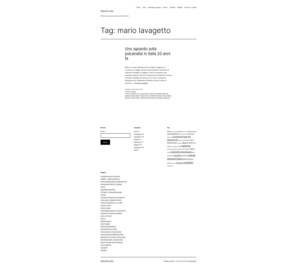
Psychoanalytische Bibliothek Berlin (112, 234)
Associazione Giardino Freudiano (111, 184)
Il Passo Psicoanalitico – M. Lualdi (111, 202)
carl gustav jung (191, 131)
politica (192, 149)
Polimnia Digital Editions (108, 226)
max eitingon (174, 146)
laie (187, 143)
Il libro (138, 7)
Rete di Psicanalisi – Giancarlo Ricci (112, 239)
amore (169, 131)
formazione (178, 137)
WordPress (192, 261)
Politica (133, 91)
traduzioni (180, 163)
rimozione (185, 155)
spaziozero (166, 97)
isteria (192, 140)
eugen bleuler (169, 137)
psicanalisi (175, 152)
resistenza (177, 155)
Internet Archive (106, 205)
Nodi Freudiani (105, 224)
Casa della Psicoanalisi (108, 189)
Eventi (165, 7)
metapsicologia (170, 149)
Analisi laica (107, 11)
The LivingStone (106, 245)
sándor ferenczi (187, 159)
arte (139, 93)
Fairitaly (103, 195)
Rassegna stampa (154, 7)
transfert (188, 162)
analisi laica (133, 93)
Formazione (138, 134)
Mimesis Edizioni (106, 221)
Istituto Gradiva (106, 208)
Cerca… (103, 131)
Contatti (172, 7)
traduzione (173, 163)
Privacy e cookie (190, 7)
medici (179, 146)
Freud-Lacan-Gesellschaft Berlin (111, 200)
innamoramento (186, 140)
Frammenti (137, 137)
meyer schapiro (135, 97)
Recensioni (137, 142)
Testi (144, 7)
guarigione (180, 140)
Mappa (179, 7)
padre (183, 149)
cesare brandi (145, 93)
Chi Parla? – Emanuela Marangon (111, 192)
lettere (191, 143)
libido (195, 142)
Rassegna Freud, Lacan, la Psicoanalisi (113, 237)
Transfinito (104, 247)
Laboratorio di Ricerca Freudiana (111, 213)
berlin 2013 (184, 131)
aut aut (103, 187)
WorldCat (104, 250)
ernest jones (190, 134)
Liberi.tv (103, 218)
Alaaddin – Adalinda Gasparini (110, 179)
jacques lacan (172, 143)
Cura (135, 131)
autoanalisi (179, 131)
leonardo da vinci (145, 95)
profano (168, 152)
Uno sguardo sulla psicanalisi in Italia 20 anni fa (147, 53)
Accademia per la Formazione (110, 176)
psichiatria (152, 97)
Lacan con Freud (106, 216)
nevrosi (175, 149)
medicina (127, 97)
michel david (144, 97)
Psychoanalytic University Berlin (111, 232)
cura (179, 134)
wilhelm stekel (170, 165)
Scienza (136, 144)
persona (187, 149)
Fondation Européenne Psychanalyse (113, 197)
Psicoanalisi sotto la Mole (109, 229)
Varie (135, 150)
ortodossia (180, 149)
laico (184, 143)
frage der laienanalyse (155, 93)
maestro (169, 146)
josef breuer (179, 142)
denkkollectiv (183, 134)
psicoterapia (159, 97)
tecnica (169, 163)
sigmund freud (174, 158)
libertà (159, 95)
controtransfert (172, 134)
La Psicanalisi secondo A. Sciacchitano (113, 210)
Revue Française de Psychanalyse (112, 242)
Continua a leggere (141, 83)
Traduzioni (137, 147)
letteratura (154, 95)
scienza (191, 155)
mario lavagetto (166, 95)
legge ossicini (135, 95)
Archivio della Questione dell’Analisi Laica (114, 181)
